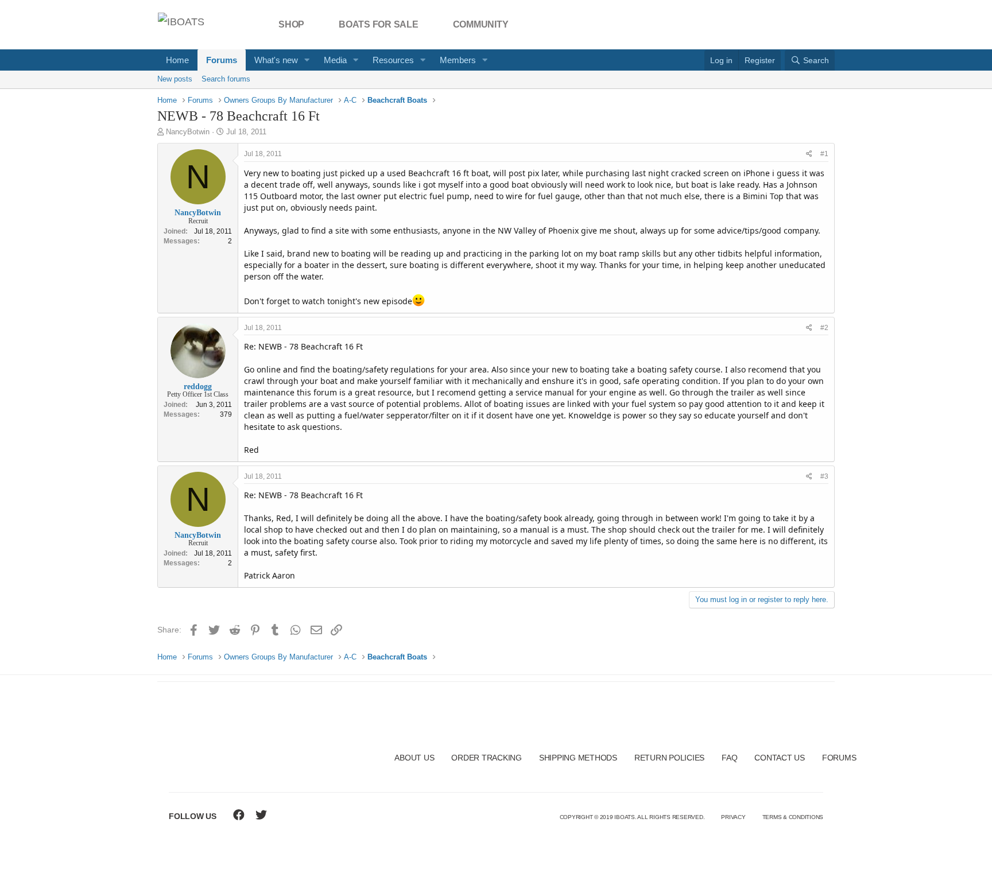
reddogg (198, 386)
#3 (824, 476)
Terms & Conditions (793, 817)
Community (481, 24)
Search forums (226, 79)
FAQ (729, 757)
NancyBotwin (188, 131)
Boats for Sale (378, 24)
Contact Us (779, 757)
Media (335, 60)
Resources (393, 60)
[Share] (809, 154)
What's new (276, 60)
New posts (174, 79)
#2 (824, 328)
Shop (291, 24)
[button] (307, 60)
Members (458, 60)
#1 (824, 154)
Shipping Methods (578, 757)
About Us (414, 757)
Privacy (733, 817)
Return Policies (669, 757)
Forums (221, 60)
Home (177, 60)
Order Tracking (486, 757)
